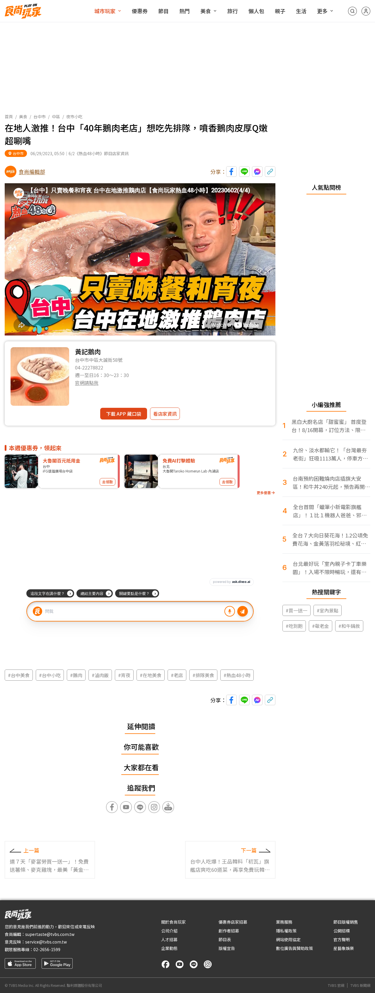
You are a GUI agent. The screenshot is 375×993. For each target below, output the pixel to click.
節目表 (225, 939)
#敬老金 (320, 625)
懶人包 (256, 11)
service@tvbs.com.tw (46, 942)
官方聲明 (341, 939)
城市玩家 (104, 11)
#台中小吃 (50, 675)
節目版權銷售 (345, 922)
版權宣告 (227, 948)
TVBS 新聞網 (360, 985)
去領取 (107, 481)
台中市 (39, 116)
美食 (205, 11)
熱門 (184, 11)
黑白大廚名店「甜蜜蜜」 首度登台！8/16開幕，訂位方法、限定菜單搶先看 (329, 426)
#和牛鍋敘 (349, 625)
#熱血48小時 (237, 675)
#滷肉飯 (100, 675)
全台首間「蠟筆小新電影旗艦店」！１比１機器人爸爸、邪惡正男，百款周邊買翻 (330, 511)
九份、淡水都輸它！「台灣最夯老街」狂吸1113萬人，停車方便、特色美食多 (330, 454)
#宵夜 (124, 675)
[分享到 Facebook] (231, 171)
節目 (163, 11)
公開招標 (341, 931)
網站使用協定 (288, 939)
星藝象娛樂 (343, 948)
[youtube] (179, 964)
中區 (56, 116)
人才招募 (169, 939)
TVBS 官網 (336, 985)
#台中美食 (19, 675)
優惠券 (140, 11)
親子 (280, 11)
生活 (301, 11)
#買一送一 (296, 610)
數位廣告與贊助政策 (294, 948)
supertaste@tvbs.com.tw (49, 934)
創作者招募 (229, 931)
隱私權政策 (286, 931)
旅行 (232, 11)
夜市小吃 (74, 116)
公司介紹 (169, 931)
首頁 (9, 116)
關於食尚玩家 (173, 922)
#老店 (177, 675)
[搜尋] (352, 11)
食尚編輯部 (32, 171)
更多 (322, 11)
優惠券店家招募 (233, 922)
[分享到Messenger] (257, 171)
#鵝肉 (76, 675)
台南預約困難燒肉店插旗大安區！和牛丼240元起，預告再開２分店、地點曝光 (331, 483)
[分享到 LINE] (244, 171)
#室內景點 (327, 610)
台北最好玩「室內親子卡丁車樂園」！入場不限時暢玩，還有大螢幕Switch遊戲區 (330, 568)
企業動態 (169, 948)
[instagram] (207, 964)
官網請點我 (86, 382)
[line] (193, 964)
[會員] (366, 11)
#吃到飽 (294, 625)
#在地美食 (150, 675)
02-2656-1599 (46, 949)
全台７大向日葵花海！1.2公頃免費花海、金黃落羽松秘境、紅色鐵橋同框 (330, 539)
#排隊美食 (203, 675)
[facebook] (165, 964)
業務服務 (284, 922)
